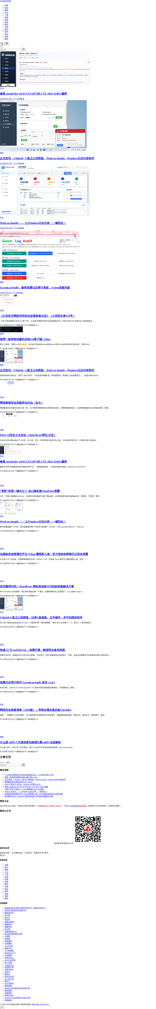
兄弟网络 (8, 955)
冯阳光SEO (9, 969)
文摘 (6, 27)
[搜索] (2, 43)
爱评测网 (8, 991)
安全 (6, 8)
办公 (6, 12)
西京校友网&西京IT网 (13, 934)
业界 (6, 5)
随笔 (6, 39)
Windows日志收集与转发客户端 (17, 988)
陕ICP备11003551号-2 (40, 1004)
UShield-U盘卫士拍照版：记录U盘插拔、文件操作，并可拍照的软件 (41, 617)
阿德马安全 (9, 995)
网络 (6, 10)
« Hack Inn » (9, 965)
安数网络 (8, 993)
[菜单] (7, 43)
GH (3, 855)
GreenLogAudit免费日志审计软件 (18, 998)
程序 (6, 32)
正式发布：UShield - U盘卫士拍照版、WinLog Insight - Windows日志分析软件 (47, 370)
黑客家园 (8, 986)
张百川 (7, 972)
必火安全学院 (10, 960)
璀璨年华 (8, 927)
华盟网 (7, 939)
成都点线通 (9, 922)
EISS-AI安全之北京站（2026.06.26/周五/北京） (28, 435)
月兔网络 (8, 943)
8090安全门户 (10, 953)
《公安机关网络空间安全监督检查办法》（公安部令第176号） (37, 315)
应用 (6, 20)
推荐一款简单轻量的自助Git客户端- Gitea (25, 339)
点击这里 (78, 806)
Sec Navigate (9, 979)
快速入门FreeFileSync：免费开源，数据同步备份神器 (32, 649)
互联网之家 (9, 967)
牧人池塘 (8, 963)
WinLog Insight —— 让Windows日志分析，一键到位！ (33, 521)
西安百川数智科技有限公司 (15, 910)
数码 (6, 24)
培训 (6, 17)
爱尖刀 (7, 981)
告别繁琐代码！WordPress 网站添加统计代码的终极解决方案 (37, 586)
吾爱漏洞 (8, 1000)
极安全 (7, 974)
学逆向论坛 (9, 958)
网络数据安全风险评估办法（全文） (22, 402)
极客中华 (8, 948)
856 (7, 762)
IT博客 (7, 936)
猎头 (6, 29)
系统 (6, 36)
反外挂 (7, 920)
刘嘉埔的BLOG (11, 931)
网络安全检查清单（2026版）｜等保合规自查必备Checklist (35, 709)
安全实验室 (9, 983)
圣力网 (7, 915)
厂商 (6, 15)
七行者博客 (9, 951)
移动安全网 (9, 977)
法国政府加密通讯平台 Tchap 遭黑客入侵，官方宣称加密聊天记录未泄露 (44, 554)
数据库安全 (9, 913)
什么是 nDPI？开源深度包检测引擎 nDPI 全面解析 (30, 742)
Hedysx (7, 917)
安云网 (7, 929)
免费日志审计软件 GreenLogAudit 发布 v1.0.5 (27, 682)
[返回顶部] (2, 1007)
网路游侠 (8, 924)
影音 (6, 22)
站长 (6, 34)
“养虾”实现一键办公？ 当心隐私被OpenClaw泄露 (30, 490)
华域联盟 (8, 941)
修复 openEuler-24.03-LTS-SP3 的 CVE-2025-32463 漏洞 (33, 461)
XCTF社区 (9, 946)
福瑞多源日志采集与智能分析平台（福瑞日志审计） (26, 908)
